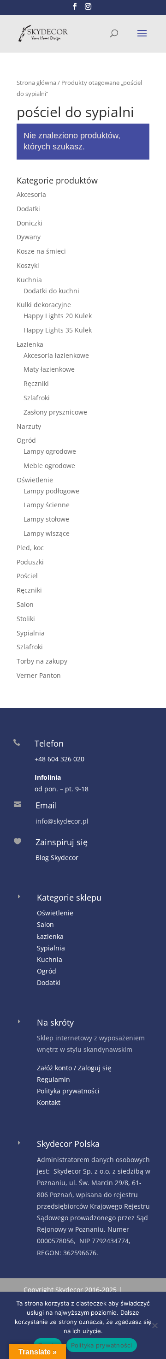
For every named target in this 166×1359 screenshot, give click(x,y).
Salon (25, 604)
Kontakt (48, 1102)
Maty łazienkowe (49, 369)
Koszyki (28, 265)
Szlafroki (37, 397)
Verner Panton (39, 675)
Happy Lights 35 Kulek (58, 330)
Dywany (29, 236)
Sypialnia (31, 633)
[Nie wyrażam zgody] (154, 1325)
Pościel (27, 575)
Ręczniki (36, 383)
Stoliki (26, 618)
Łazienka (30, 344)
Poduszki (30, 562)
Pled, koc (30, 547)
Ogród (26, 440)
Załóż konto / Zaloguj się (74, 1067)
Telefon (49, 743)
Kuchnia (29, 279)
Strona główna (36, 82)
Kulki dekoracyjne (44, 304)
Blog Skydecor (57, 857)
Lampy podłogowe (51, 491)
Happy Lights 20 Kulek (58, 315)
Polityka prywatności (68, 1090)
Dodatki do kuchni (51, 290)
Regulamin (53, 1079)
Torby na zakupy (42, 661)
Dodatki (28, 208)
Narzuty (29, 426)
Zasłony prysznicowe (55, 412)
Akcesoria (31, 194)
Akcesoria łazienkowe (56, 355)
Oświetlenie (35, 479)
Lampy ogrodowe (50, 451)
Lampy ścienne (47, 504)
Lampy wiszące (47, 533)
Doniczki (29, 223)
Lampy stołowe (46, 519)
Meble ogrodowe (49, 465)
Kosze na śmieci (41, 251)
